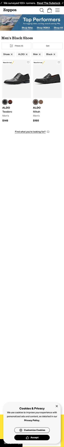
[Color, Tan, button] (40, 102)
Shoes (6, 54)
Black (49, 54)
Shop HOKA (43, 27)
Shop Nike (27, 27)
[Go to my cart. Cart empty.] (49, 10)
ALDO (21, 54)
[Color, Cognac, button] (10, 102)
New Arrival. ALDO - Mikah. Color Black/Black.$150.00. (47, 91)
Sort (48, 46)
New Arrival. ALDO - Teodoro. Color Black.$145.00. (16, 91)
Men (35, 54)
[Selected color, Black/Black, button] (35, 102)
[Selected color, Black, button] (5, 102)
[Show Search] (41, 10)
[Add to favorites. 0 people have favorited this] (28, 62)
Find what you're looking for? (30, 131)
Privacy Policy (31, 420)
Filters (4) (19, 46)
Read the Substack (48, 3)
